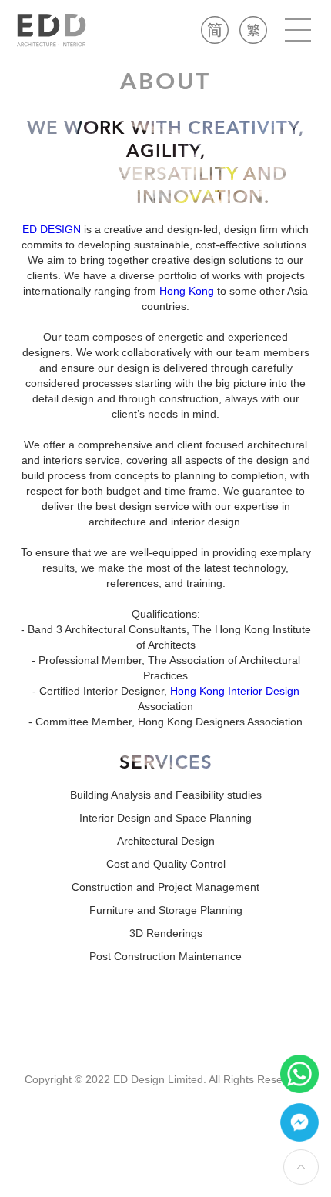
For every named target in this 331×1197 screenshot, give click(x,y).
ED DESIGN (51, 229)
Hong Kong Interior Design (234, 691)
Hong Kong (186, 291)
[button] (298, 30)
